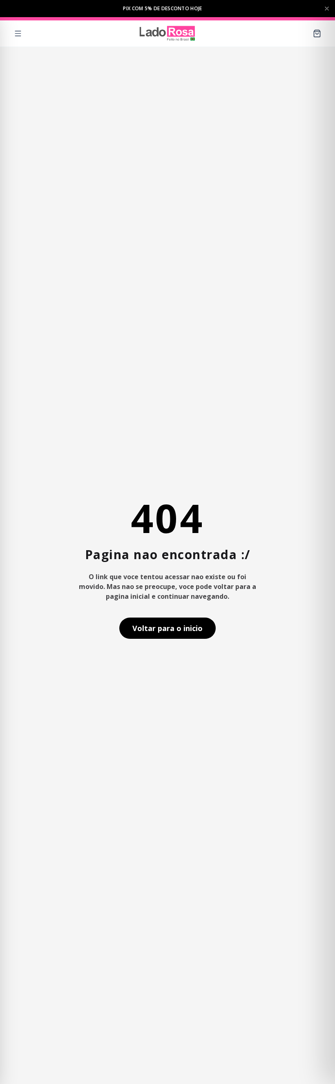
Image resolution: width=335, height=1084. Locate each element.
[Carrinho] (317, 33)
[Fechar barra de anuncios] (327, 8)
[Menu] (18, 33)
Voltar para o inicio (167, 628)
